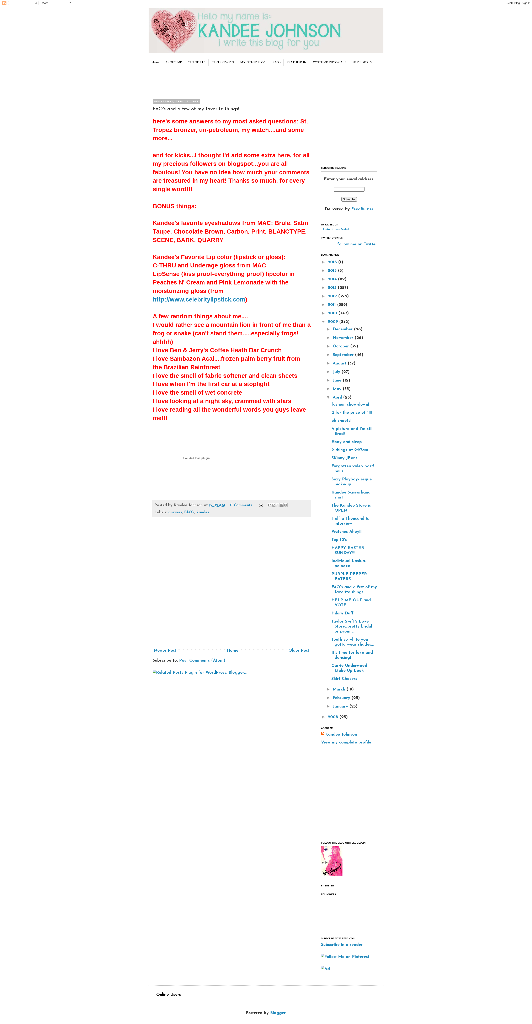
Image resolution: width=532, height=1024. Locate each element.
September (344, 355)
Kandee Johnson (341, 734)
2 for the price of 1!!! (351, 413)
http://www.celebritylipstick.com (199, 299)
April (338, 397)
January (341, 706)
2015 (333, 271)
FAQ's (276, 62)
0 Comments (241, 505)
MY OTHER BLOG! (253, 62)
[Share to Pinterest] (285, 505)
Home (155, 62)
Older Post (299, 651)
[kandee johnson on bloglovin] (331, 875)
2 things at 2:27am (349, 450)
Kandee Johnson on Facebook (336, 229)
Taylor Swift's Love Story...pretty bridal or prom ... (351, 626)
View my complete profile (346, 742)
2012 (333, 296)
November (344, 338)
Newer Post (165, 651)
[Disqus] (232, 584)
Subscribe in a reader (342, 945)
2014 (333, 279)
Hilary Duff (342, 613)
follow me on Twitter (357, 244)
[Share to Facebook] (282, 505)
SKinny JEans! (344, 458)
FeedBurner (362, 209)
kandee (203, 512)
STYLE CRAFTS (223, 62)
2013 (333, 288)
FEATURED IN (297, 62)
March (340, 689)
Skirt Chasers (344, 679)
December (343, 329)
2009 (333, 322)
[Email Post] (260, 505)
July (337, 372)
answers (175, 512)
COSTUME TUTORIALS (329, 62)
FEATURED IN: (362, 62)
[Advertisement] (230, 82)
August (340, 363)
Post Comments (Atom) (202, 660)
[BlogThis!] (274, 505)
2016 (333, 262)
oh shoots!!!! (343, 421)
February (342, 698)
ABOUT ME (173, 62)
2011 (332, 305)
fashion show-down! (350, 404)
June (338, 380)
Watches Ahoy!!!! (347, 532)
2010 (333, 313)
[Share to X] (278, 505)
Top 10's (339, 540)
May (338, 389)
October (341, 346)
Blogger (278, 1013)
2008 (334, 717)
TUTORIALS (197, 62)
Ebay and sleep (346, 442)
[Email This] (270, 505)
